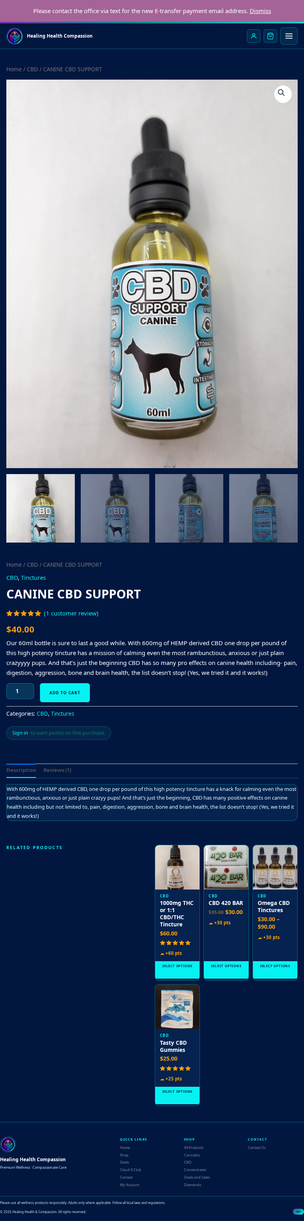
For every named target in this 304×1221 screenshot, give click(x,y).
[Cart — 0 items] (270, 36)
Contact (126, 1177)
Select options (177, 966)
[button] (283, 94)
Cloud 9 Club (130, 1169)
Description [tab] (21, 769)
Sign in (20, 732)
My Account (129, 1184)
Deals (124, 1162)
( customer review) (71, 613)
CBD (32, 69)
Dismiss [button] (260, 11)
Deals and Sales (197, 1177)
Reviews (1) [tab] (57, 769)
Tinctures (33, 577)
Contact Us (257, 1147)
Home (14, 69)
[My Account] (253, 36)
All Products (193, 1147)
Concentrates (195, 1169)
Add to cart (64, 692)
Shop (124, 1155)
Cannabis (192, 1155)
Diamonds (192, 1184)
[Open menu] (289, 36)
